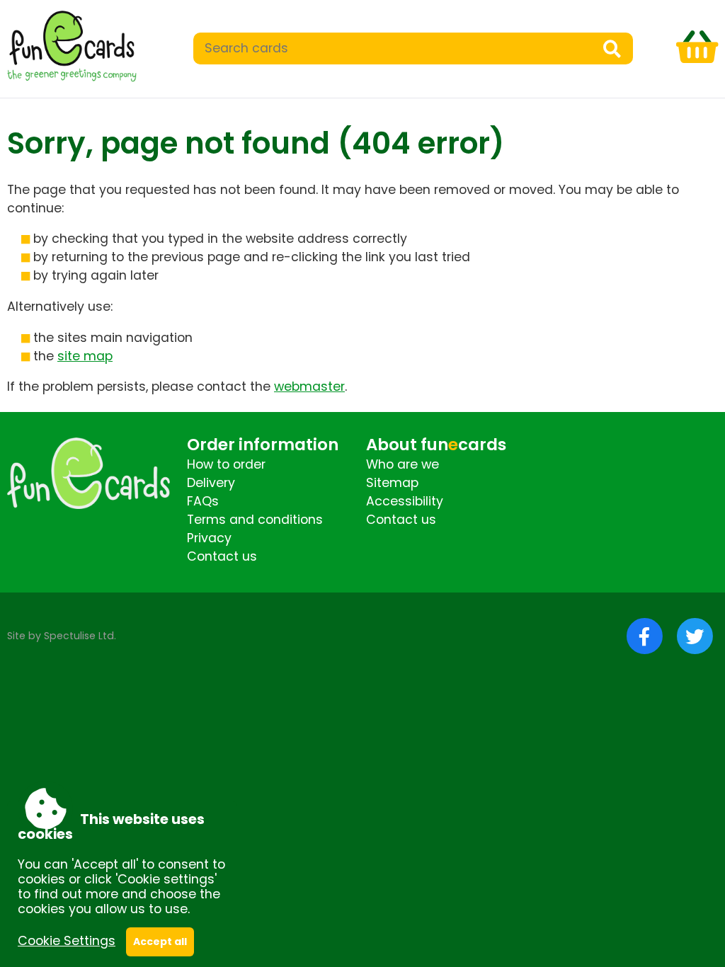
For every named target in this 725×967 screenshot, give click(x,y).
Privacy (209, 538)
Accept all (160, 941)
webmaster (309, 386)
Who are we (402, 464)
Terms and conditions (255, 519)
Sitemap (392, 482)
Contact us (222, 556)
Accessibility (404, 501)
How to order (226, 464)
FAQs (203, 501)
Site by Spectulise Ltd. (61, 636)
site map (85, 356)
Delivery (211, 482)
